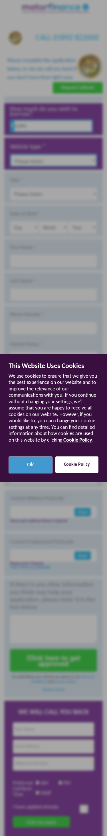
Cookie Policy (77, 440)
